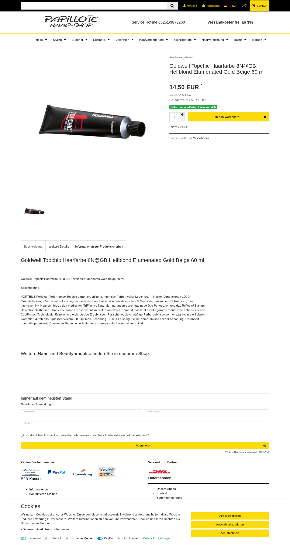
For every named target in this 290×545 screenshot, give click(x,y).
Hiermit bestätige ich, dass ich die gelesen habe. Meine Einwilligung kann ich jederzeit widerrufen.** (87, 435)
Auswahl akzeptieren (230, 524)
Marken (257, 39)
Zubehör (78, 39)
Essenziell (34, 538)
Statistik (56, 538)
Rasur (238, 39)
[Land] (226, 5)
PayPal (108, 538)
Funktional (131, 538)
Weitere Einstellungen (156, 538)
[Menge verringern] (182, 119)
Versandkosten (201, 138)
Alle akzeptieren (230, 515)
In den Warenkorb (227, 116)
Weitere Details (59, 246)
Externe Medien (83, 538)
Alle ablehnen (230, 533)
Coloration (122, 39)
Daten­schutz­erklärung (38, 529)
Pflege (39, 39)
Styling (58, 39)
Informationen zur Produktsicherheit (99, 246)
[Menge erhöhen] (182, 114)
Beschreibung (33, 246)
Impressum (63, 529)
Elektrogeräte (183, 39)
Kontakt (162, 493)
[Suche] (172, 6)
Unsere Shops (166, 488)
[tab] (33, 246)
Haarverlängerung (152, 39)
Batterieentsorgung (169, 497)
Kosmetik (99, 39)
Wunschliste (181, 127)
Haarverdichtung (213, 39)
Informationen (38, 489)
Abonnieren (143, 445)
